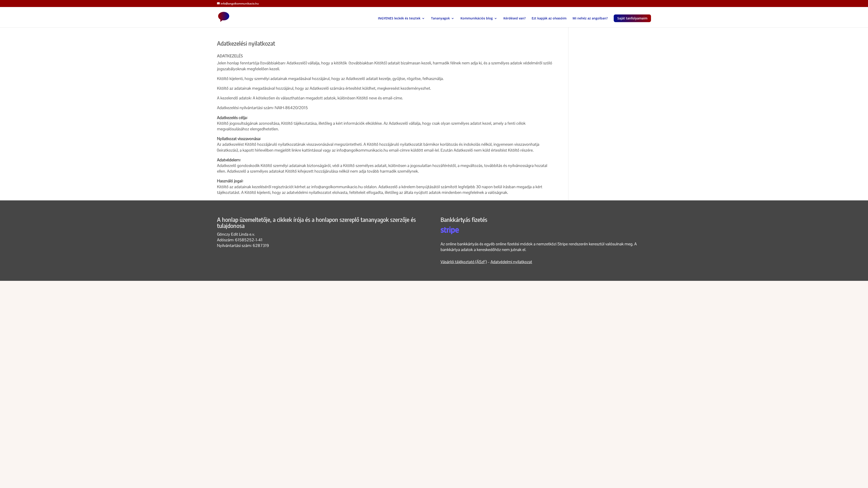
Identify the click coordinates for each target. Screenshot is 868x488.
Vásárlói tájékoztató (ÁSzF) (464, 261)
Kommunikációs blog (476, 18)
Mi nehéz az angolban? (590, 18)
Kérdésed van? (514, 18)
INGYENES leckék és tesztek (399, 18)
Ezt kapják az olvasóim (549, 18)
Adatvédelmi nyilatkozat (511, 261)
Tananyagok (440, 18)
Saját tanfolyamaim (632, 18)
